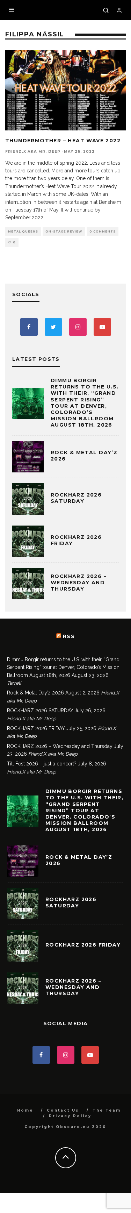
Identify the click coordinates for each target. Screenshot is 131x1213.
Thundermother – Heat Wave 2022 (63, 140)
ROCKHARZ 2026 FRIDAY (36, 728)
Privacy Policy (70, 1116)
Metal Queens (23, 231)
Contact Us (63, 1110)
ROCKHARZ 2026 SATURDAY (76, 498)
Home (25, 1110)
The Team (107, 1110)
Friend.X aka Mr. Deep (32, 151)
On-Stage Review (63, 231)
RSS (69, 636)
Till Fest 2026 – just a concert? (42, 763)
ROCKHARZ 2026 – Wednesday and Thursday (79, 582)
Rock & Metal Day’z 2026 (35, 692)
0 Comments (102, 231)
